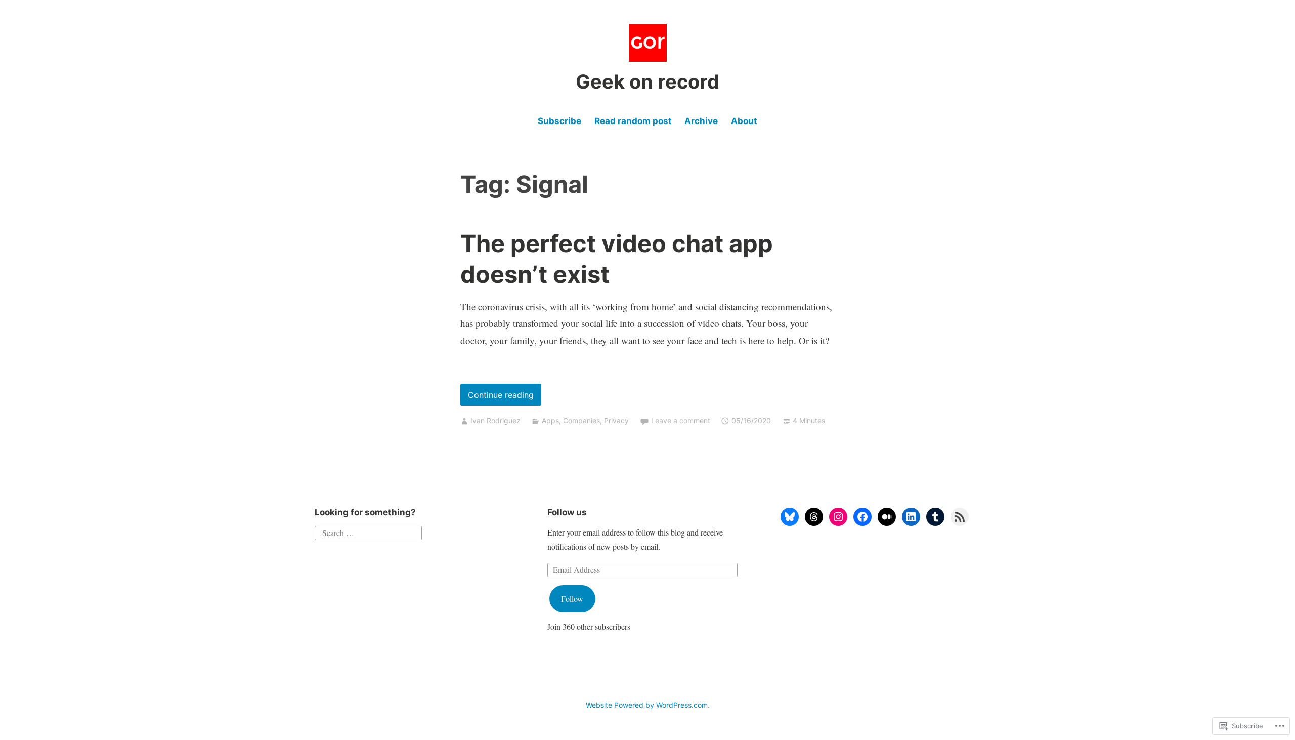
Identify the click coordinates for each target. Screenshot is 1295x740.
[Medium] (887, 517)
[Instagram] (838, 517)
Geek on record (647, 81)
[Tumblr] (935, 517)
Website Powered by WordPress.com (647, 705)
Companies (581, 420)
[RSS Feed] (960, 517)
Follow (572, 598)
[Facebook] (862, 517)
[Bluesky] (790, 517)
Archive (701, 121)
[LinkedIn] (911, 517)
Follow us (567, 512)
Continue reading (497, 397)
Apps (550, 420)
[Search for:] (368, 531)
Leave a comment (680, 420)
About (744, 121)
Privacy (616, 420)
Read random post (633, 121)
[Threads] (814, 517)
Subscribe (559, 121)
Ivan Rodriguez (495, 420)
